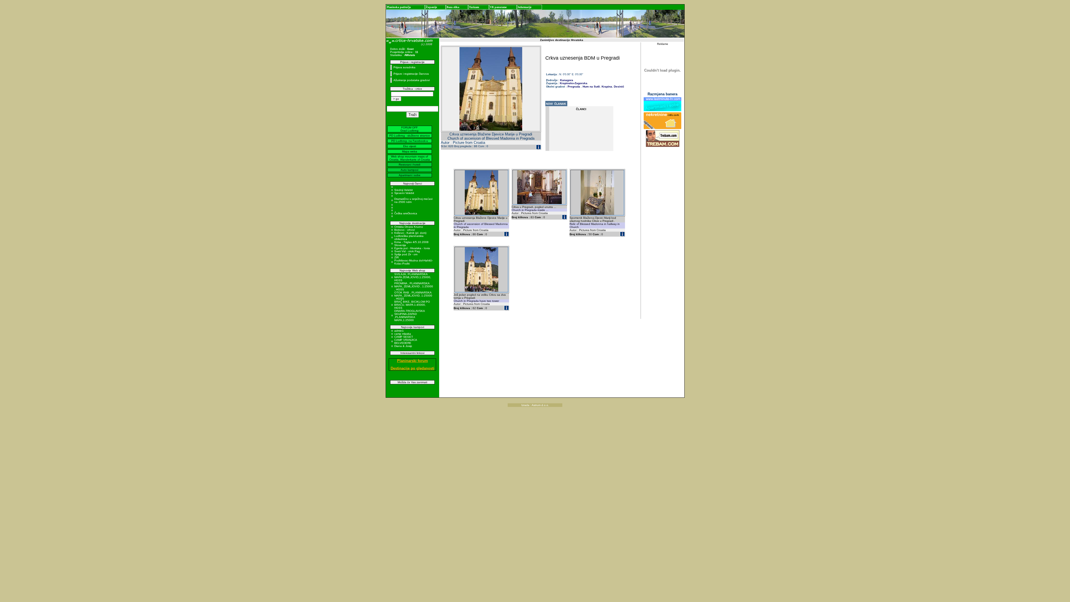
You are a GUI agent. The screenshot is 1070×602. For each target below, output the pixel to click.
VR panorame (498, 7)
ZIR (396, 257)
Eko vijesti (409, 146)
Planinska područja (399, 7)
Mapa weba (409, 151)
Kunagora (566, 80)
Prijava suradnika (404, 67)
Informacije (524, 7)
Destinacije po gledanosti (412, 368)
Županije (431, 7)
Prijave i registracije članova (411, 73)
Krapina (606, 86)
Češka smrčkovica (405, 213)
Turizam (474, 7)
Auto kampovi (409, 169)
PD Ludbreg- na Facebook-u (409, 140)
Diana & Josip (403, 346)
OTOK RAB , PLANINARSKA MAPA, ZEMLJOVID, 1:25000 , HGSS (413, 295)
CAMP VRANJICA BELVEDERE (405, 341)
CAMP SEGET (403, 336)
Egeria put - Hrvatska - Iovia (412, 248)
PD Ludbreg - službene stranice (409, 135)
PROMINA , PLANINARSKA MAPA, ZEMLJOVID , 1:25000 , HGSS (413, 286)
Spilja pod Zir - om (405, 254)
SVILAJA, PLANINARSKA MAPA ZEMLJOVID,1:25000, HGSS (412, 277)
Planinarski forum (412, 361)
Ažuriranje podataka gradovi (411, 80)
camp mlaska (402, 333)
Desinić (618, 86)
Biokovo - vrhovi (404, 229)
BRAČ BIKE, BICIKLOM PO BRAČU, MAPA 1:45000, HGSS (412, 304)
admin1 (399, 330)
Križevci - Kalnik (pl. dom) (410, 232)
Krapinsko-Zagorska (573, 83)
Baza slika (453, 7)
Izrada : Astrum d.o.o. (535, 405)
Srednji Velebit (403, 189)
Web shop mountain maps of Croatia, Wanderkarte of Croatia (409, 158)
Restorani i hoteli (409, 164)
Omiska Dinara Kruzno (408, 226)
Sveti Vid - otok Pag (407, 251)
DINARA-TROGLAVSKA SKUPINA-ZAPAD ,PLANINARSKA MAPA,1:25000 (409, 315)
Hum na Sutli (591, 86)
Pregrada (574, 86)
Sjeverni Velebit (404, 193)
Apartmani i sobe (409, 175)
